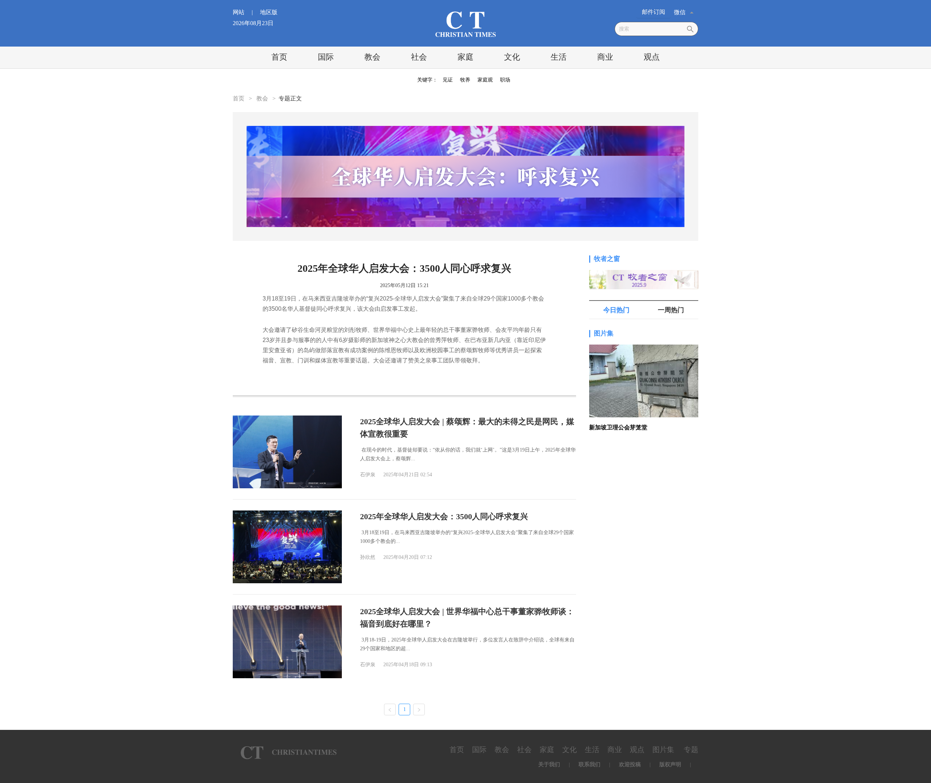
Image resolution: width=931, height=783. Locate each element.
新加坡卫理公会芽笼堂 (618, 427)
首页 (279, 56)
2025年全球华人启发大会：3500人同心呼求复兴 (444, 516)
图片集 (604, 333)
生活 (559, 56)
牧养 (465, 80)
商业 (605, 56)
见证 (448, 80)
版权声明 (670, 764)
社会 (419, 56)
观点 (652, 56)
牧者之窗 (607, 258)
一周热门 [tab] (671, 310)
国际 (326, 56)
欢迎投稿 (630, 764)
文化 (512, 56)
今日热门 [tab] (616, 310)
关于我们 (549, 764)
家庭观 (485, 80)
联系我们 (589, 764)
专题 (691, 750)
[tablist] (643, 310)
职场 (505, 80)
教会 (372, 56)
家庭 (465, 56)
